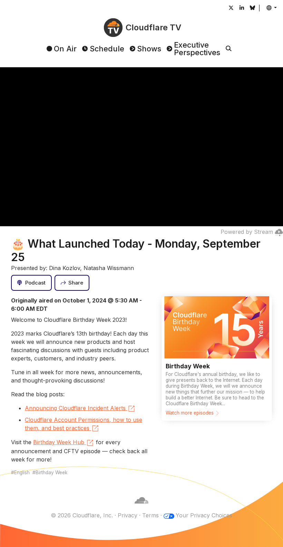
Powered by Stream (247, 231)
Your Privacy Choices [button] (204, 515)
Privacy (127, 515)
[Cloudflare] (141, 507)
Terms (150, 515)
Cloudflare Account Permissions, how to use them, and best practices (83, 423)
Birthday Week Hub (58, 442)
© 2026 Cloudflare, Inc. (82, 515)
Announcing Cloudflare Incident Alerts (75, 408)
